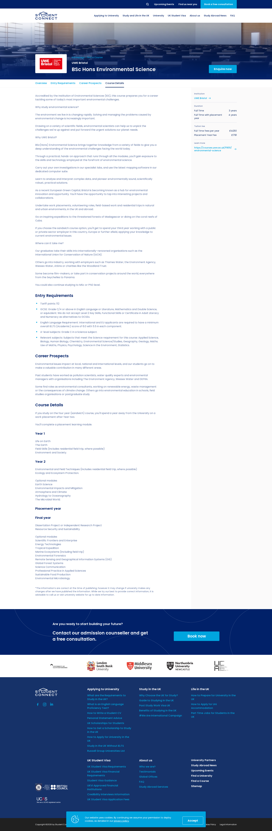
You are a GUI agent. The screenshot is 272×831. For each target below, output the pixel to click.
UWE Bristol (200, 98)
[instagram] (44, 704)
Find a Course (95, 57)
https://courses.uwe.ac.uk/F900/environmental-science (213, 149)
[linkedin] (51, 704)
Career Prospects (90, 83)
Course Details (114, 83)
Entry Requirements (63, 83)
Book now (196, 636)
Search (148, 4)
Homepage (78, 57)
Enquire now (223, 69)
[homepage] (46, 16)
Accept (193, 820)
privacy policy (121, 820)
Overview (41, 83)
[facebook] (37, 704)
